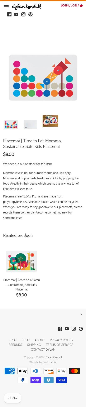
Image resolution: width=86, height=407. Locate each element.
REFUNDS (15, 344)
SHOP (26, 340)
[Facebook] (9, 13)
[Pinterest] (30, 13)
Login (65, 5)
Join (74, 5)
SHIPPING (34, 344)
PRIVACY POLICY (61, 340)
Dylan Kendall (54, 357)
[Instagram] (23, 13)
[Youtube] (16, 13)
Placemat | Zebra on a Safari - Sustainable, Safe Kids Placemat (21, 284)
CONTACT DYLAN (43, 349)
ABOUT (40, 340)
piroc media (49, 362)
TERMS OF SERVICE (59, 344)
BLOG (12, 340)
